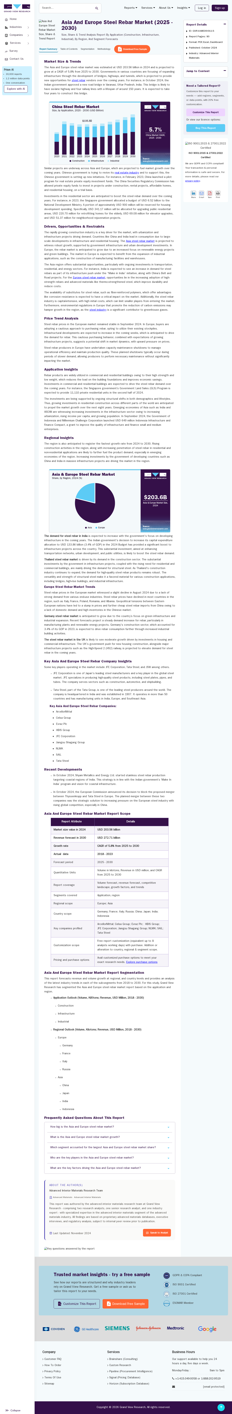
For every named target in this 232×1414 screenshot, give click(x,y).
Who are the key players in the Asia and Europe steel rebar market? (92, 1158)
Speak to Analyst (159, 1233)
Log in (202, 8)
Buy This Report (206, 127)
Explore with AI (16, 89)
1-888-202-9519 (211, 1379)
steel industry (98, 310)
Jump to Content (198, 71)
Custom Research (120, 1365)
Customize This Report (206, 112)
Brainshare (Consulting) (123, 1359)
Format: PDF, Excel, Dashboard (206, 42)
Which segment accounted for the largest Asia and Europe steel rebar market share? (103, 1147)
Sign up (220, 8)
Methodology (104, 49)
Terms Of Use (52, 1378)
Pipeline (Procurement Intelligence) (130, 1371)
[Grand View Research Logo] (16, 8)
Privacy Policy (52, 1371)
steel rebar (78, 80)
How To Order (52, 1365)
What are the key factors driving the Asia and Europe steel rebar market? (95, 1168)
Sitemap (49, 1384)
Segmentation (87, 49)
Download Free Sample (135, 49)
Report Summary (48, 49)
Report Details (196, 25)
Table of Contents (69, 49)
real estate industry (127, 173)
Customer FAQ (52, 1359)
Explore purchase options (142, 962)
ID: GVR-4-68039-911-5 (201, 31)
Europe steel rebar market (89, 278)
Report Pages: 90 (199, 36)
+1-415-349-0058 (186, 1379)
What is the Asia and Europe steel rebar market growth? (85, 1137)
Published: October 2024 (203, 48)
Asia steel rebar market (140, 241)
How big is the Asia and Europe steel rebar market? (82, 1127)
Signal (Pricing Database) (124, 1378)
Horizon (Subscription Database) (129, 1384)
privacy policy (192, 181)
